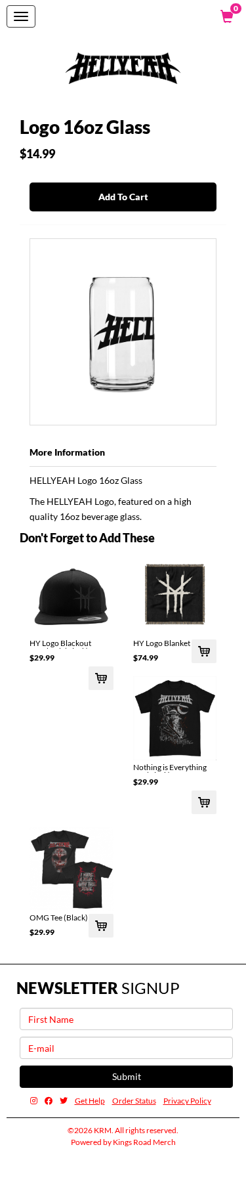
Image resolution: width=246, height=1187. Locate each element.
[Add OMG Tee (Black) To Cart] (101, 926)
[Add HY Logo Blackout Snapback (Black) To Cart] (101, 678)
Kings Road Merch (144, 1142)
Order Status (134, 1101)
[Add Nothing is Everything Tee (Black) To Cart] (204, 802)
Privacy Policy (187, 1101)
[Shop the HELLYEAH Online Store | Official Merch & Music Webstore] (123, 68)
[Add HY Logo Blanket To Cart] (204, 651)
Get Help (90, 1101)
